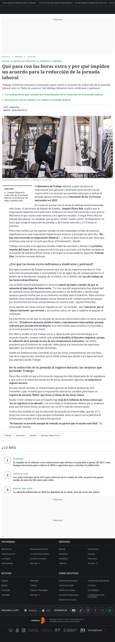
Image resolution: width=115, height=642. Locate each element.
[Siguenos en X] (103, 610)
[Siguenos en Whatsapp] (110, 610)
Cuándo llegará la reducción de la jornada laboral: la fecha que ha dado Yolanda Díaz (16, 196)
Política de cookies (67, 590)
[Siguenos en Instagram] (88, 610)
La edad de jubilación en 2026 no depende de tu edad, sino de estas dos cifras (56, 492)
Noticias (18, 57)
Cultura (33, 585)
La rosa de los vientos (39, 554)
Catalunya (63, 554)
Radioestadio (7, 563)
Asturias (91, 554)
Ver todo (34, 563)
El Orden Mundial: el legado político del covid (91, 3)
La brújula (5, 559)
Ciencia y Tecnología (39, 590)
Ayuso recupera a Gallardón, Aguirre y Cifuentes (19, 3)
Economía (31, 57)
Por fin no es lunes (38, 559)
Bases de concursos (67, 600)
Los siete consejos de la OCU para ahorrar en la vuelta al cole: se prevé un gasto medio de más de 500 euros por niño (58, 479)
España (33, 435)
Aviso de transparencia (69, 595)
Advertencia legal (66, 585)
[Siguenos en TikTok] (81, 610)
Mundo (4, 585)
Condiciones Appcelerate (98, 581)
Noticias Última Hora (50, 435)
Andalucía (63, 559)
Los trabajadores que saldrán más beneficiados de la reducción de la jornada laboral (54, 94)
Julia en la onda (8, 554)
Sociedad (5, 595)
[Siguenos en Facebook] (95, 610)
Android (32, 610)
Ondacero (5, 57)
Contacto (92, 585)
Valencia (62, 563)
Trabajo (7, 435)
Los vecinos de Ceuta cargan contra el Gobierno (55, 3)
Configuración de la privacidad (96, 596)
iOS (48, 610)
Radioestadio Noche (39, 549)
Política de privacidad (68, 581)
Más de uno (6, 549)
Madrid (62, 549)
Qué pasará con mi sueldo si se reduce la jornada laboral (38, 99)
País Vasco (92, 559)
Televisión (34, 581)
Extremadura (93, 549)
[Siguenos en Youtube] (73, 610)
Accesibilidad (93, 590)
